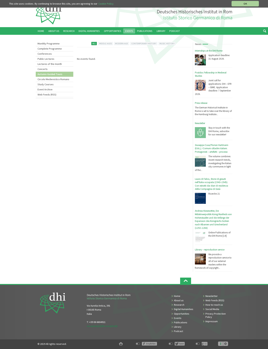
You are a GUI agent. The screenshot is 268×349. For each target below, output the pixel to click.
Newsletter (200, 123)
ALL (94, 43)
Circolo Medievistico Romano (53, 79)
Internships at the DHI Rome (208, 50)
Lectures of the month (50, 64)
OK (245, 3)
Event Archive (45, 89)
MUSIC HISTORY (167, 43)
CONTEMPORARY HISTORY (143, 43)
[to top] (185, 281)
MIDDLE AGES (105, 43)
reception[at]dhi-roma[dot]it (102, 326)
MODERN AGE (121, 43)
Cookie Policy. (106, 3)
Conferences (45, 53)
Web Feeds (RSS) (47, 94)
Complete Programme (50, 48)
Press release (201, 103)
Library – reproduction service (209, 249)
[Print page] (121, 344)
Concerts (43, 69)
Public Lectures (46, 58)
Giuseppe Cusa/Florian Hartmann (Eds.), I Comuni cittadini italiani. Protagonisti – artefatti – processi (211, 148)
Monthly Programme (49, 43)
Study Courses (46, 84)
